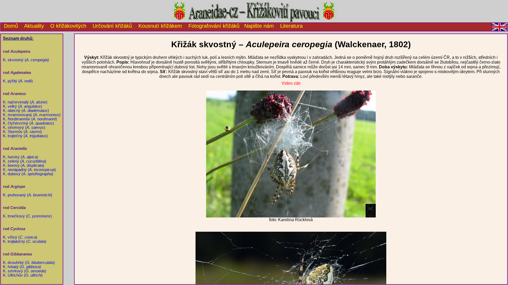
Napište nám (259, 26)
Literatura (291, 26)
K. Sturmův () (22, 132)
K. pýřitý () (18, 81)
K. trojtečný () (25, 136)
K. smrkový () (24, 271)
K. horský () (20, 157)
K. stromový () (24, 127)
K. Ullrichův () (23, 275)
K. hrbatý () (22, 267)
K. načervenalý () (25, 102)
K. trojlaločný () (24, 241)
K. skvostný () (26, 60)
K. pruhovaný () (27, 195)
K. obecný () (26, 110)
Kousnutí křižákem (160, 26)
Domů (9, 26)
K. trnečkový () (27, 216)
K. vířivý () (20, 237)
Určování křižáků (112, 26)
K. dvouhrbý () (29, 262)
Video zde (291, 83)
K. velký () (22, 106)
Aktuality (34, 26)
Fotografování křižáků (213, 26)
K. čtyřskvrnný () (28, 123)
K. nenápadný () (29, 170)
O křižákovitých (68, 26)
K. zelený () (24, 161)
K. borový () (23, 165)
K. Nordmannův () (30, 119)
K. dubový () (28, 174)
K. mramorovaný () (32, 115)
